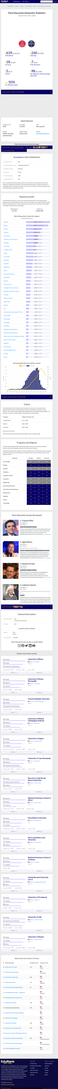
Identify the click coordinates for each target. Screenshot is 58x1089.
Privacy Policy (53, 1088)
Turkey (46, 1072)
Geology (6, 305)
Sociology (6, 294)
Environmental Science (9, 274)
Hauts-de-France (34, 1070)
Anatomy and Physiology (10, 339)
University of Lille (35, 917)
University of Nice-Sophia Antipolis (14, 1012)
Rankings (39, 672)
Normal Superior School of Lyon (13, 997)
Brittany (32, 1074)
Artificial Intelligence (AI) (10, 350)
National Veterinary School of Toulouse (39, 858)
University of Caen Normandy (39, 758)
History (5, 357)
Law (5, 308)
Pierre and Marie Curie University (36, 839)
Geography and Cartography (10, 329)
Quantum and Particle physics (11, 332)
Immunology (7, 256)
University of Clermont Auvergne (14, 1038)
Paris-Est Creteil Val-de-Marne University (37, 779)
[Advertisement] (13, 29)
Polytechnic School (10, 982)
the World (10, 55)
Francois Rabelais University (39, 699)
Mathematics (7, 277)
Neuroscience (7, 301)
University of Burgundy (11, 1018)
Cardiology (6, 326)
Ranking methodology (7, 1084)
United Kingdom (49, 1063)
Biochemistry (7, 236)
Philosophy (6, 260)
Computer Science (8, 249)
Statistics (6, 281)
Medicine (6, 222)
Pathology (6, 242)
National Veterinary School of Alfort (39, 799)
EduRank (33, 15)
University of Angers (36, 738)
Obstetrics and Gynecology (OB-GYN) (13, 312)
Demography (7, 322)
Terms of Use (45, 1088)
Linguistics (6, 343)
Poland (46, 1068)
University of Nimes (35, 659)
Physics (5, 270)
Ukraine (46, 1070)
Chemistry (6, 232)
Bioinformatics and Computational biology (14, 336)
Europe (16, 6)
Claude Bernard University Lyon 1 (38, 878)
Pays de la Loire (34, 1072)
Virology (6, 353)
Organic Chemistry (8, 298)
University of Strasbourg (37, 897)
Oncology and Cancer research (11, 287)
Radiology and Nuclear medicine (11, 291)
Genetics (6, 229)
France (21, 6)
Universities (10, 6)
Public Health (7, 315)
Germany (47, 1065)
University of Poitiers (11, 1023)
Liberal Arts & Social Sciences (11, 239)
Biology (5, 225)
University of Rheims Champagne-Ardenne (36, 720)
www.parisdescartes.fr (44, 133)
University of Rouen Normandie (35, 680)
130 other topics (13, 85)
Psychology (6, 246)
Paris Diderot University (37, 818)
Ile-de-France (28, 6)
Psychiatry (6, 263)
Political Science (8, 284)
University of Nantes (36, 937)
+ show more (47, 534)
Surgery (5, 253)
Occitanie (32, 1068)
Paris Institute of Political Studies (14, 987)
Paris (34, 6)
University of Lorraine (11, 967)
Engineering (6, 267)
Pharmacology (7, 346)
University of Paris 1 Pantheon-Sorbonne (16, 1033)
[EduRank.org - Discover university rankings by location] (4, 1)
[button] (17, 209)
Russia (46, 1074)
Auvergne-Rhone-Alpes (35, 1065)
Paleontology (7, 319)
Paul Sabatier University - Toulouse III (15, 992)
